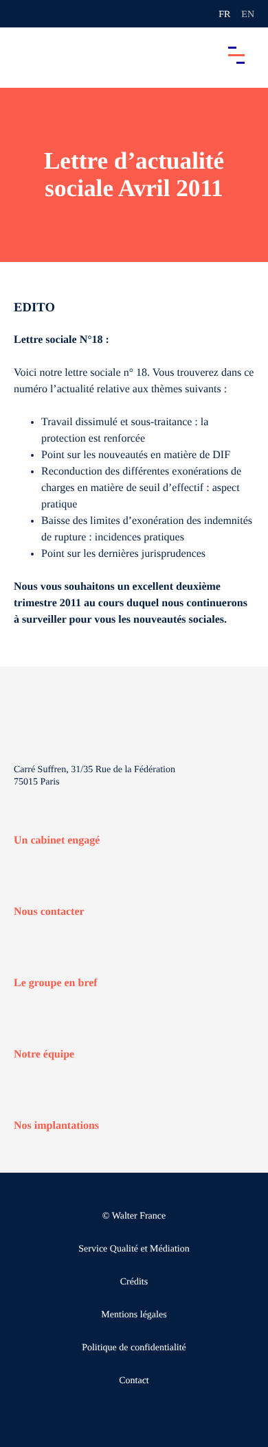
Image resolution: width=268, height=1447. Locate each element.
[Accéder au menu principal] (236, 55)
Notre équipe (44, 1054)
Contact (134, 1381)
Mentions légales (133, 1315)
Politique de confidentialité (134, 1348)
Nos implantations (56, 1126)
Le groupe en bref (56, 983)
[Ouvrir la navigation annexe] (22, 13)
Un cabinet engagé (57, 840)
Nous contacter (49, 912)
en (247, 15)
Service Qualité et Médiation (133, 1249)
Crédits (134, 1282)
